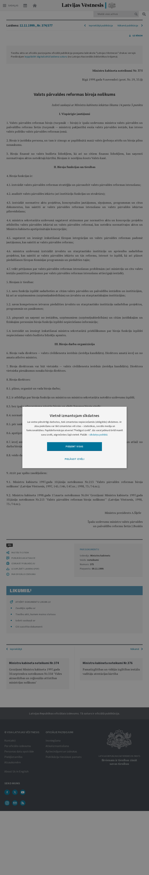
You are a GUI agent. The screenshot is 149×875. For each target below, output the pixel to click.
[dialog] (74, 437)
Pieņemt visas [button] (74, 446)
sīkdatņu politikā (98, 434)
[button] (74, 459)
